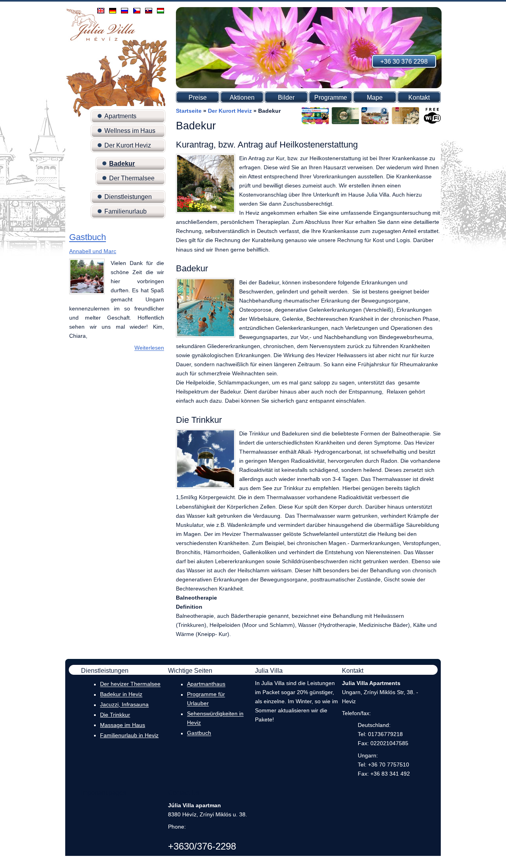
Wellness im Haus (129, 130)
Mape (375, 97)
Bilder (286, 97)
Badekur (122, 163)
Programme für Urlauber (206, 699)
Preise (198, 97)
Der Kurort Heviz (127, 145)
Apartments (120, 116)
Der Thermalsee (132, 178)
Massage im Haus (122, 725)
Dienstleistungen (128, 196)
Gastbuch (87, 237)
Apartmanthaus (206, 684)
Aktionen (242, 97)
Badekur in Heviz (121, 694)
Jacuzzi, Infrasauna (124, 705)
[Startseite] (100, 40)
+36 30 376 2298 (404, 61)
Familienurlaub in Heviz (129, 735)
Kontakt (419, 97)
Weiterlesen (149, 348)
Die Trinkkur (115, 715)
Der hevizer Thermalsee (130, 684)
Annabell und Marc (92, 251)
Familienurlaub (125, 211)
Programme (330, 97)
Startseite (189, 111)
